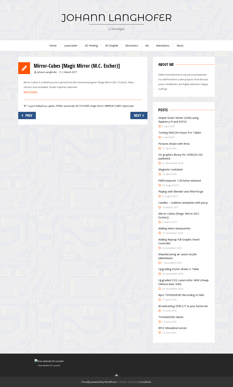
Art (147, 45)
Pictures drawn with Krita (173, 143)
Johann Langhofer (47, 72)
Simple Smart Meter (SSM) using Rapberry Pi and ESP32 (178, 119)
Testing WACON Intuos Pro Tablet (179, 132)
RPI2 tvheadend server (172, 328)
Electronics (131, 45)
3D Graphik (111, 45)
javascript (69, 105)
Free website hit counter (49, 365)
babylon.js (41, 105)
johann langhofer (116, 17)
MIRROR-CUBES (113, 105)
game (51, 105)
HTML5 (59, 105)
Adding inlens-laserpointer (174, 228)
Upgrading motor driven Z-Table (178, 269)
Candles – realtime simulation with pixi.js (183, 202)
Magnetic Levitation (170, 169)
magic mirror (97, 105)
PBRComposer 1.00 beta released (179, 180)
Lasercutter (70, 45)
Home (53, 45)
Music (180, 45)
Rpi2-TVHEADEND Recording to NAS (181, 295)
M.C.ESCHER (82, 105)
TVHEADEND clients (170, 317)
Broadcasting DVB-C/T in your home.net (183, 306)
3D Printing (91, 45)
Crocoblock (145, 382)
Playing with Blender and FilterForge (180, 191)
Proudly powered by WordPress (99, 382)
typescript (128, 105)
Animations (162, 45)
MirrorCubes (30, 91)
